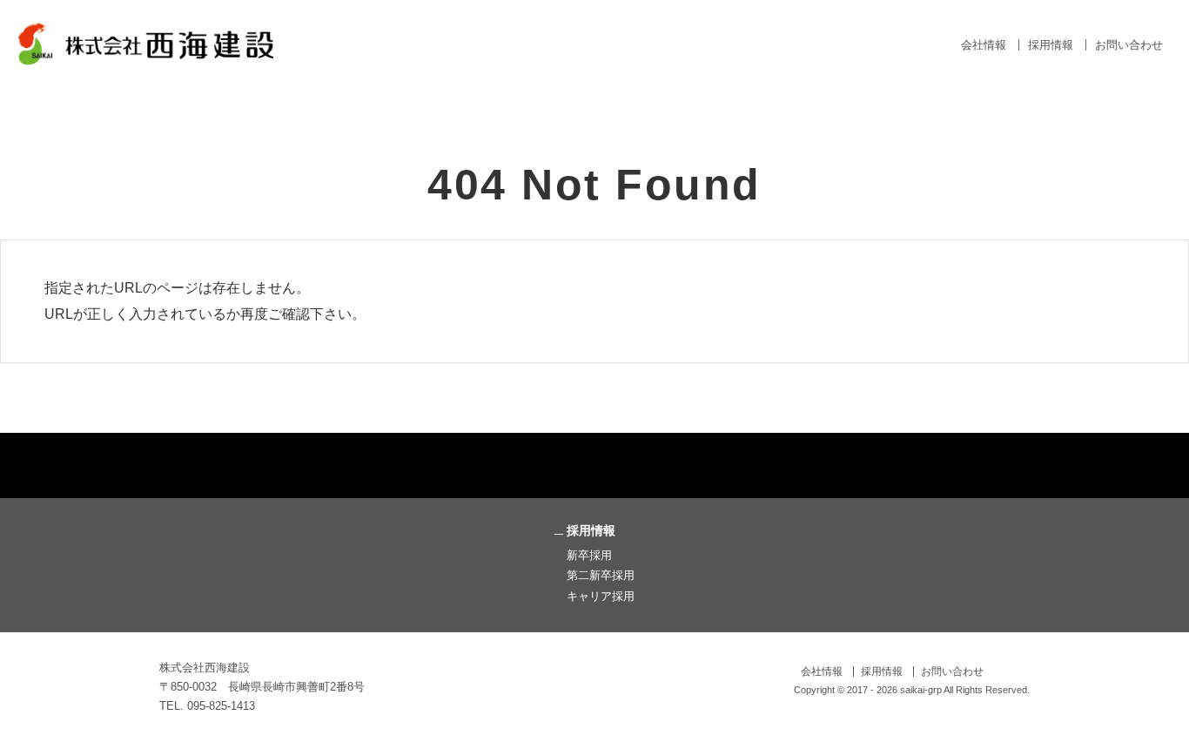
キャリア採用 (601, 596)
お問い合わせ (1129, 45)
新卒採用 (589, 555)
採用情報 (1050, 45)
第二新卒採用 (601, 575)
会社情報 (983, 45)
